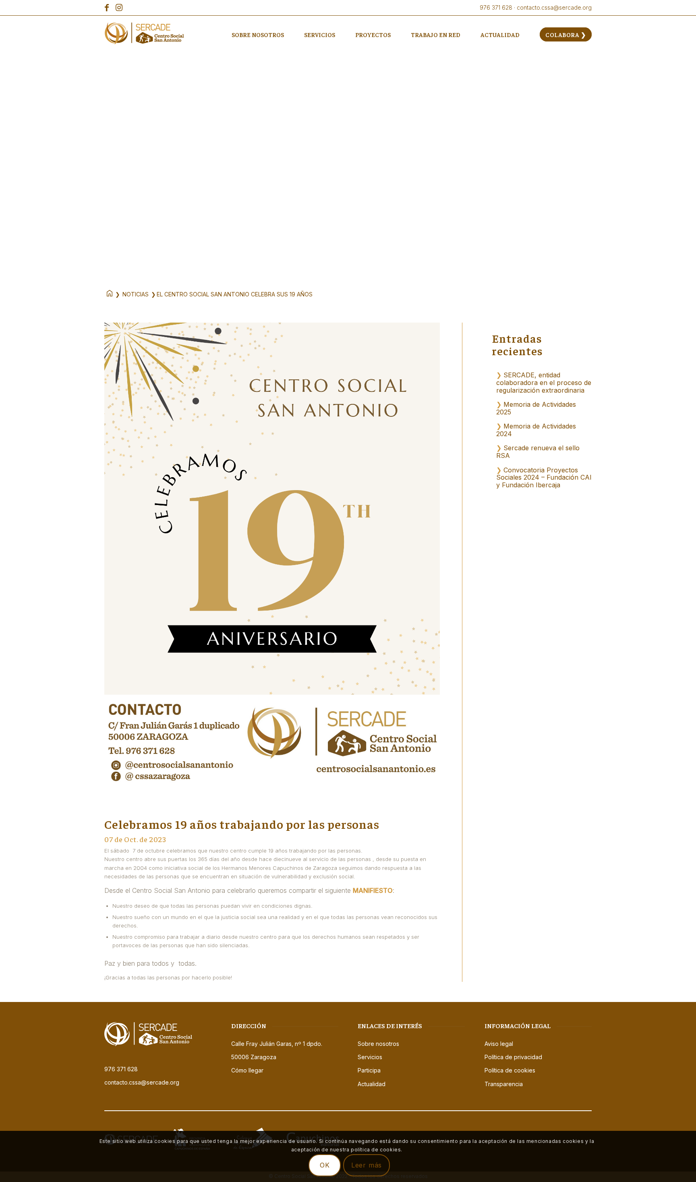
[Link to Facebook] (106, 8)
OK (325, 1165)
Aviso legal (499, 1043)
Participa (369, 1070)
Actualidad (371, 1084)
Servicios (370, 1057)
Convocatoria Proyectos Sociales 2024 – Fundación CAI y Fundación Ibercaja (544, 477)
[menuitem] (258, 34)
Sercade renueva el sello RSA (538, 452)
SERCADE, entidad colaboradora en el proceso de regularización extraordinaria (543, 382)
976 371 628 (121, 1069)
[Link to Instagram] (119, 8)
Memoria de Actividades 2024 (536, 430)
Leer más (366, 1165)
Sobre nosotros (378, 1043)
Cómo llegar (247, 1070)
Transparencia (504, 1084)
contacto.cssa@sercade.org (141, 1082)
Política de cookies (510, 1070)
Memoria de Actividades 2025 (536, 408)
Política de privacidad (513, 1057)
